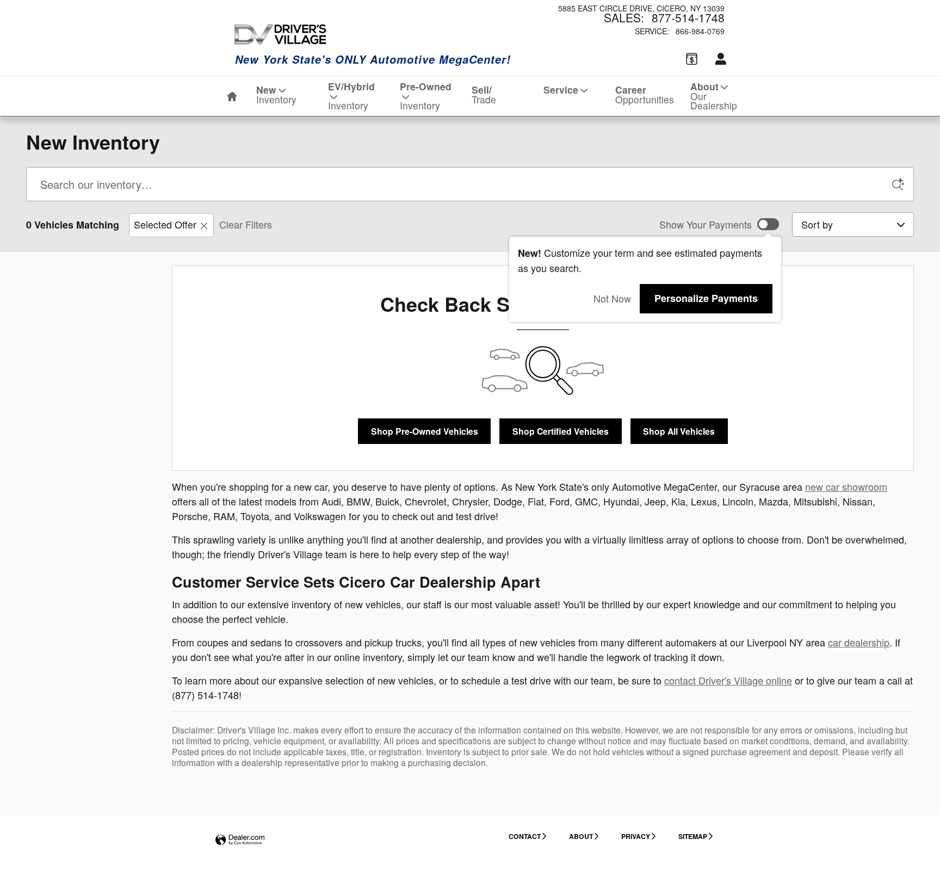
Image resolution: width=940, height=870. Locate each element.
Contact (525, 836)
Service (560, 89)
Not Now (612, 298)
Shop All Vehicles (679, 431)
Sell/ (484, 94)
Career (644, 94)
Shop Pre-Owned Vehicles (424, 431)
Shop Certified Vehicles (560, 431)
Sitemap (692, 836)
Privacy (635, 836)
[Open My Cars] (717, 59)
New (276, 94)
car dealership (858, 642)
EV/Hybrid (351, 95)
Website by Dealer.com (239, 840)
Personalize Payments (706, 298)
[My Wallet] (691, 59)
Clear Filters (245, 224)
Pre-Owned (426, 95)
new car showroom (846, 486)
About (713, 95)
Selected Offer (165, 224)
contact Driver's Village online (728, 680)
